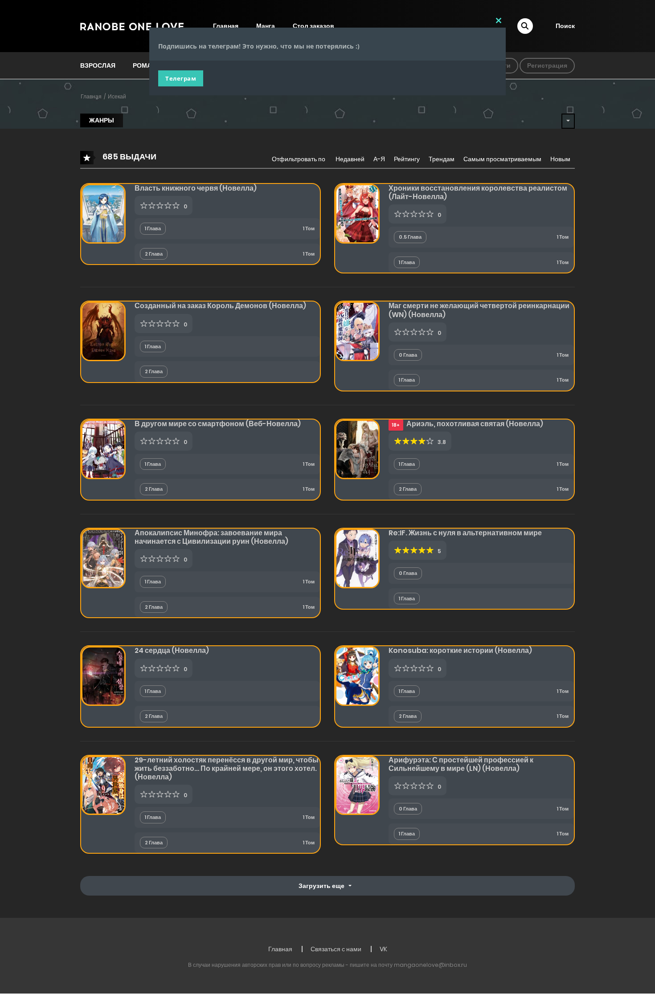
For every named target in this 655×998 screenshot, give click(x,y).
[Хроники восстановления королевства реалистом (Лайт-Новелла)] (357, 213)
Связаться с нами (336, 949)
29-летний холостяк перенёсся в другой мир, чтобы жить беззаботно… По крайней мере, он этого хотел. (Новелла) (227, 768)
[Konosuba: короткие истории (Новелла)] (357, 675)
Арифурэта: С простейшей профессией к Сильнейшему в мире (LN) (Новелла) (461, 764)
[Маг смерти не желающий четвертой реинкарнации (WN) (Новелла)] (357, 330)
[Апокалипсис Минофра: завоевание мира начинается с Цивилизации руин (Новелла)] (103, 558)
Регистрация (547, 65)
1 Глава (153, 228)
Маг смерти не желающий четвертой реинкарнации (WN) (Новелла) (479, 310)
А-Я (379, 159)
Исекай (117, 96)
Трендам (441, 159)
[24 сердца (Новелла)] (103, 675)
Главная (91, 96)
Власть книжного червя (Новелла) (196, 188)
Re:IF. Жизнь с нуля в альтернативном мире (465, 533)
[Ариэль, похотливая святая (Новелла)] (357, 448)
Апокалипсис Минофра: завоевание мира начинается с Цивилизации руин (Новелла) (211, 537)
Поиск (565, 25)
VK (383, 949)
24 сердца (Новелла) (172, 650)
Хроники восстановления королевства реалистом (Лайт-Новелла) (478, 192)
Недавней (350, 159)
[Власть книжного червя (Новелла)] (103, 213)
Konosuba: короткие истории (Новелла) (460, 650)
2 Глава (154, 253)
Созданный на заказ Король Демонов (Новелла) (220, 306)
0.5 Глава (410, 236)
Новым (560, 159)
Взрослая (97, 65)
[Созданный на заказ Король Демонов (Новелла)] (103, 330)
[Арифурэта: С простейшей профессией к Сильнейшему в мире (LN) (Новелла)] (357, 784)
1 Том (309, 228)
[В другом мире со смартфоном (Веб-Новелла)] (103, 448)
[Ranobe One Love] (132, 25)
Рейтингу (407, 159)
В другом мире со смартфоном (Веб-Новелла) (218, 424)
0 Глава (408, 354)
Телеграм (180, 78)
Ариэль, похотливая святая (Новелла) (474, 424)
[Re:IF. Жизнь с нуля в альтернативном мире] (357, 558)
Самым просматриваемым (502, 159)
